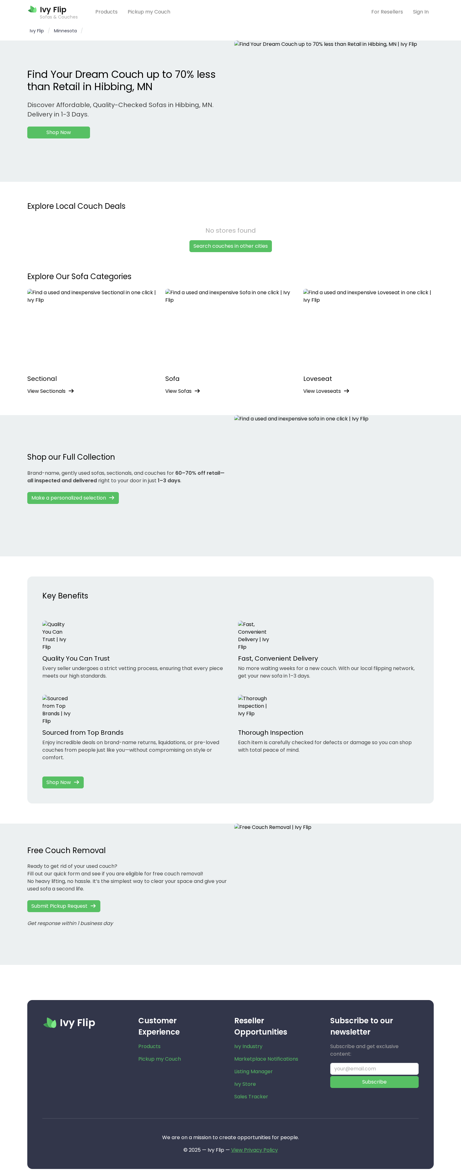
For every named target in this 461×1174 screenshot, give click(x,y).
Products (106, 11)
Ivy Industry (248, 1046)
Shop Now (58, 132)
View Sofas (178, 391)
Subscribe (374, 1081)
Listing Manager (253, 1071)
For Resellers (387, 11)
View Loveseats (322, 391)
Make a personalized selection (68, 497)
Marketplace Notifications (266, 1059)
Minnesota (65, 31)
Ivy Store (245, 1084)
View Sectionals (46, 391)
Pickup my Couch (149, 11)
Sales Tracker (251, 1096)
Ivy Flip (37, 31)
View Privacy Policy (254, 1150)
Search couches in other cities (230, 246)
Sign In (421, 11)
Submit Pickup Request (59, 906)
